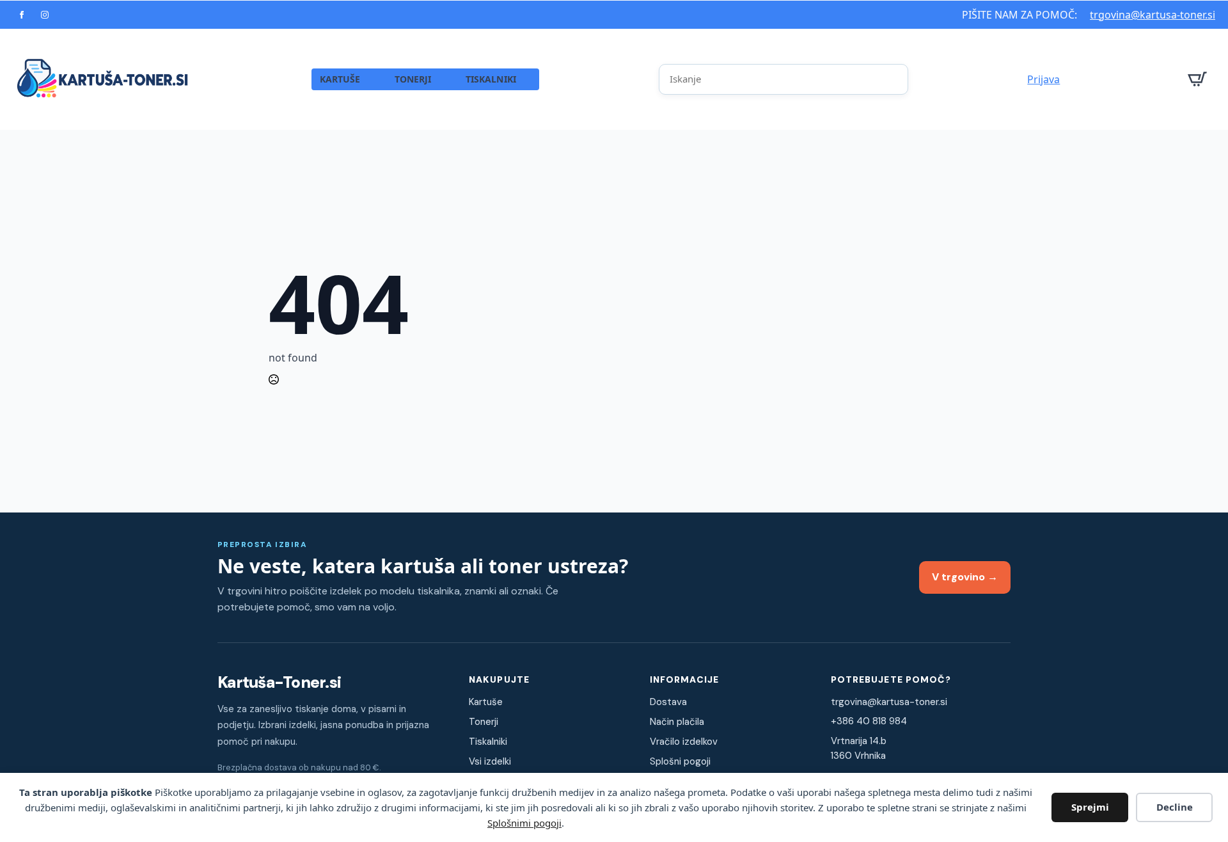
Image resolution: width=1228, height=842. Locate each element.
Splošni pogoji (680, 761)
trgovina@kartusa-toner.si (1152, 15)
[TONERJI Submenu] (444, 79)
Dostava (668, 701)
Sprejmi (1090, 806)
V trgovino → (965, 577)
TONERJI (413, 79)
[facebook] (22, 15)
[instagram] (45, 15)
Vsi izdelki (490, 761)
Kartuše (486, 701)
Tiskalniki (488, 741)
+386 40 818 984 (869, 721)
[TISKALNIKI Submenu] (528, 79)
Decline (1174, 806)
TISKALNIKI (491, 79)
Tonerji (483, 721)
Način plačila (677, 721)
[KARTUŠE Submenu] (373, 79)
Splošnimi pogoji (524, 822)
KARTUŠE (340, 79)
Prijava (1043, 79)
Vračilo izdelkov (684, 741)
